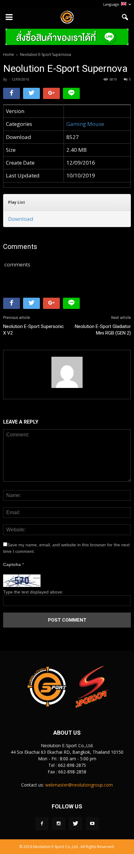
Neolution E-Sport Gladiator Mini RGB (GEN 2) (103, 330)
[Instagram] (58, 823)
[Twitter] (75, 823)
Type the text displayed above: (33, 591)
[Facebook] (42, 823)
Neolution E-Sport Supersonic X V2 (33, 330)
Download (20, 218)
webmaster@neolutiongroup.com (79, 785)
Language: (112, 4)
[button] (125, 17)
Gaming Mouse (85, 123)
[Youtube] (92, 823)
